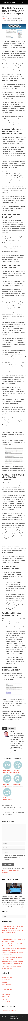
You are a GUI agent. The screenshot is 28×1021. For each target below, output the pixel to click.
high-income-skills (7, 989)
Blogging (4, 982)
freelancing (5, 987)
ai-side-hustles (6, 980)
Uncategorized (8, 805)
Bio (5, 728)
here (19, 125)
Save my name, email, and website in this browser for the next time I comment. (14, 857)
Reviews (4, 999)
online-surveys (6, 994)
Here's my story (17, 907)
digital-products (6, 984)
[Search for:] (14, 916)
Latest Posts (12, 728)
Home (4, 18)
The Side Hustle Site (8, 2)
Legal (3, 1016)
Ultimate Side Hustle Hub (9, 1010)
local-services (6, 992)
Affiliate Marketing (7, 977)
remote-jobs (5, 996)
